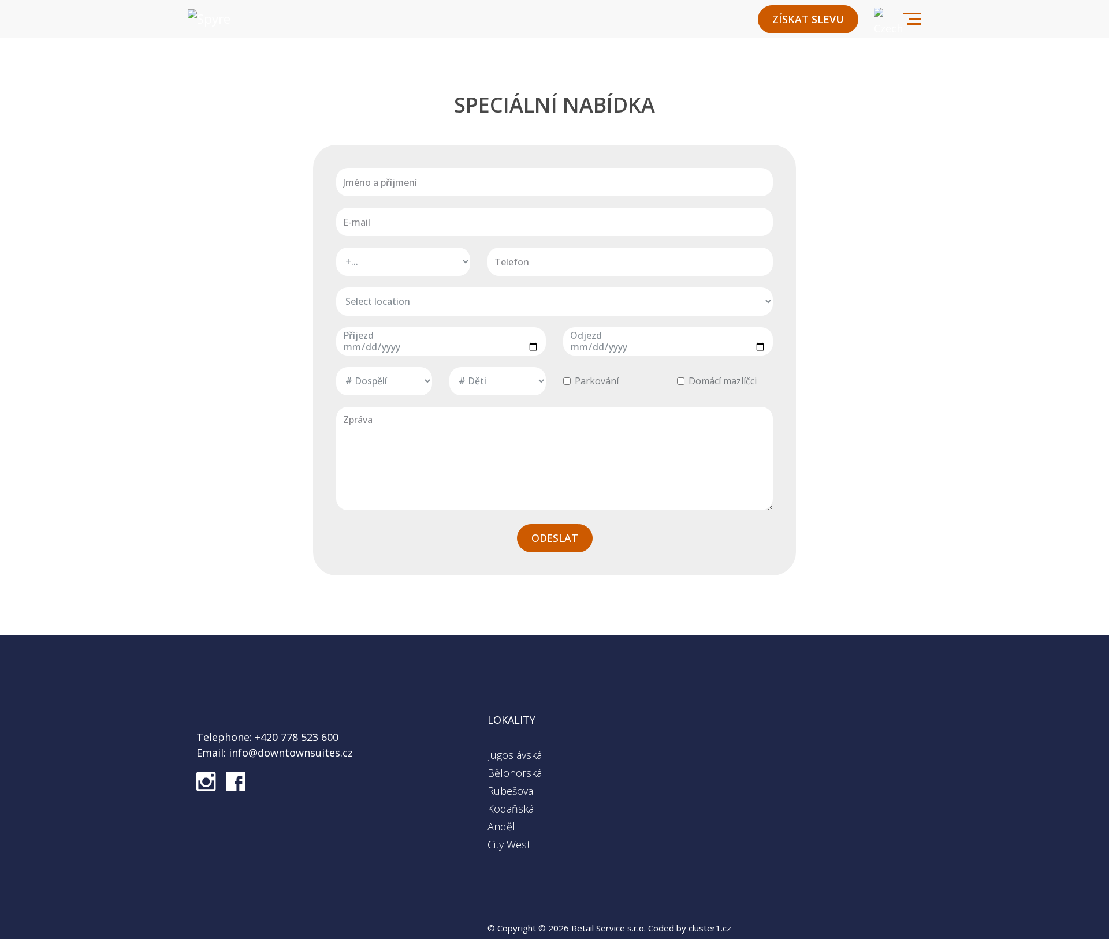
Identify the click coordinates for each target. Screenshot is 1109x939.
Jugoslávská (514, 755)
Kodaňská (510, 808)
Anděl (501, 826)
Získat (808, 19)
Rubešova (510, 791)
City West (508, 844)
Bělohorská (514, 773)
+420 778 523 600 (295, 737)
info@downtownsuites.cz (289, 753)
